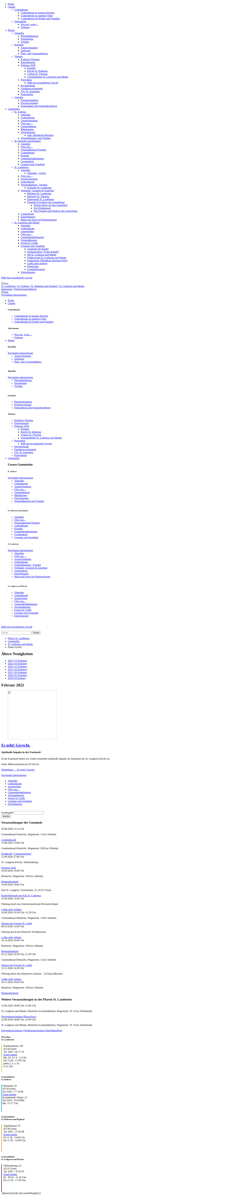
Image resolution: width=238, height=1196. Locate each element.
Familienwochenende (32, 88)
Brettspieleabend (9, 881)
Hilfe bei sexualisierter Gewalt (42, 82)
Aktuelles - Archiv (36, 173)
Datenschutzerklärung (25, 289)
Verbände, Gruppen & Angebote (37, 190)
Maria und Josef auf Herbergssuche (39, 219)
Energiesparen (28, 62)
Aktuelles (19, 33)
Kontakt (25, 155)
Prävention (26, 79)
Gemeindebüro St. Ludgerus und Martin (47, 76)
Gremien (18, 97)
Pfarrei (11, 30)
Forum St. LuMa (29, 243)
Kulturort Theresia (30, 59)
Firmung (25, 27)
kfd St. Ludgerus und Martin (41, 254)
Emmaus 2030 (28, 65)
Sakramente (20, 21)
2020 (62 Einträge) (17, 675)
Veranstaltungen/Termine (33, 149)
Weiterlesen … (18, 769)
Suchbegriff (7, 812)
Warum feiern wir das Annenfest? (51, 205)
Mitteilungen (27, 129)
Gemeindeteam (28, 126)
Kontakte (19, 44)
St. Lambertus (21, 167)
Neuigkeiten (27, 39)
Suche (36, 632)
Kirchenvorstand (29, 103)
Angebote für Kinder (38, 249)
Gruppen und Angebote (33, 164)
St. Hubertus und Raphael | (44, 286)
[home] (4, 283)
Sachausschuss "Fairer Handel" (43, 251)
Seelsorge (26, 50)
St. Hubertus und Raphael (27, 141)
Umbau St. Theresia (37, 74)
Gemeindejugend (36, 269)
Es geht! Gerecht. (15, 745)
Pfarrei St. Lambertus (18, 638)
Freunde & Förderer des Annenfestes (46, 202)
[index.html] (4, 292)
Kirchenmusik (28, 85)
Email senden (10, 1054)
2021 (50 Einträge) (17, 672)
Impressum (6, 289)
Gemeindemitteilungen (32, 158)
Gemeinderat (27, 161)
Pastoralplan (27, 94)
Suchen (6, 816)
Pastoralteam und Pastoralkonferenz (39, 106)
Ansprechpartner (29, 47)
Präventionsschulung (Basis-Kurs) (18, 1016)
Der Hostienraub (42, 208)
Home (11, 4)
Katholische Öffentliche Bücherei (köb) (47, 260)
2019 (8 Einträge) (17, 678)
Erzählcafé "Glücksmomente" (16, 853)
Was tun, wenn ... (30, 24)
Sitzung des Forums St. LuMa (16, 923)
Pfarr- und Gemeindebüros (34, 53)
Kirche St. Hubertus (37, 71)
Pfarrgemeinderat (29, 100)
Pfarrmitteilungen (29, 36)
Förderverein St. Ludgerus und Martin (46, 257)
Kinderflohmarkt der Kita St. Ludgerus (21, 895)
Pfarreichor (33, 266)
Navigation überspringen (14, 295)
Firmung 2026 (8, 867)
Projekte (31, 68)
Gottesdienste (21, 9)
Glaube (11, 7)
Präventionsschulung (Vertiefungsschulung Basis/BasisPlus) (31, 1030)
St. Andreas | (23, 286)
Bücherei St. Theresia (38, 196)
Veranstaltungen (29, 240)
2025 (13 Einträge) (17, 660)
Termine (25, 41)
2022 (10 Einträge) (17, 669)
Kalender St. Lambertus (39, 187)
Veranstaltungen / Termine (34, 184)
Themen (18, 56)
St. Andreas (20, 111)
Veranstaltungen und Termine (36, 138)
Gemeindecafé (8, 839)
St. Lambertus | (9, 286)
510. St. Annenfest (30, 91)
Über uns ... (27, 123)
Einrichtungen (28, 132)
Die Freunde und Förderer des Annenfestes (56, 211)
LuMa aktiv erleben (37, 263)
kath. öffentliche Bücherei (40, 135)
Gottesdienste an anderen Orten (37, 15)
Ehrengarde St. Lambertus (40, 199)
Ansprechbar (27, 231)
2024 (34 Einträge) (17, 663)
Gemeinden (14, 109)
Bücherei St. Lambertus (39, 193)
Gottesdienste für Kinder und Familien (40, 18)
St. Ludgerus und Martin (26, 222)
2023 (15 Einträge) (17, 666)
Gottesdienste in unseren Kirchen (38, 12)
